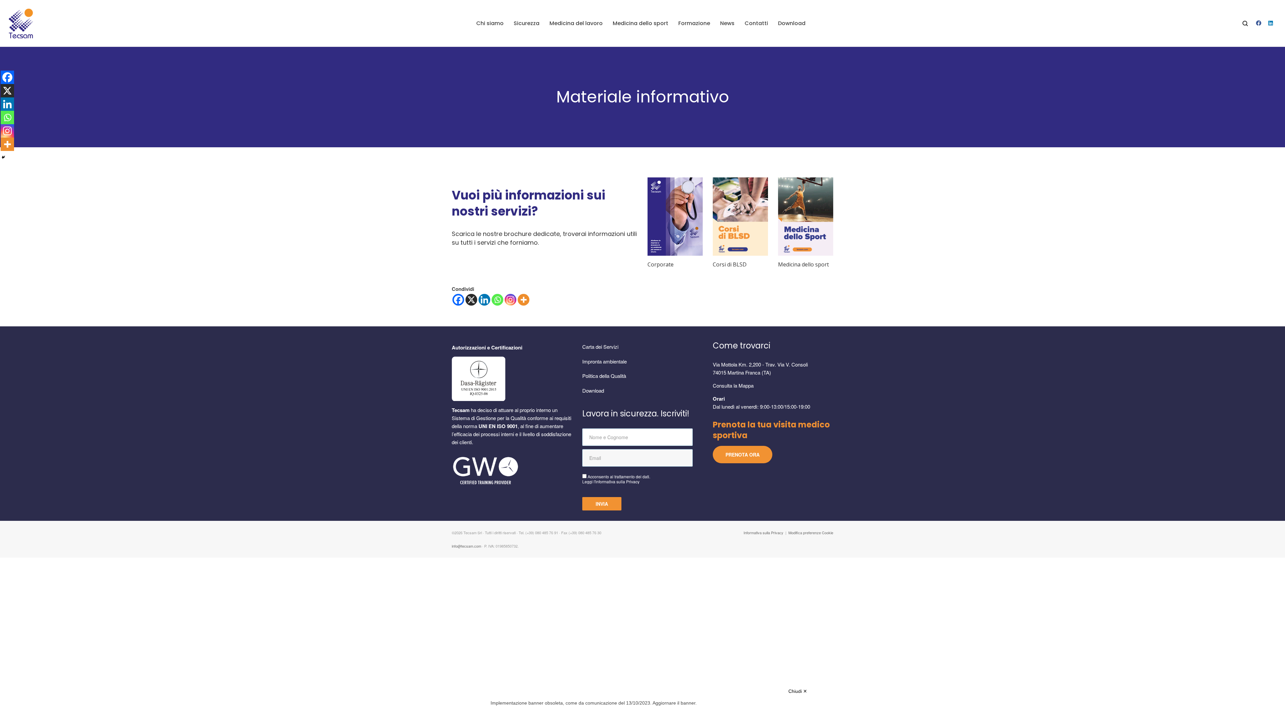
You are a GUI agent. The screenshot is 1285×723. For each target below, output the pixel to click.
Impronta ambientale (604, 361)
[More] (523, 300)
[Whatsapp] (497, 300)
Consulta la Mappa (733, 385)
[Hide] (3, 157)
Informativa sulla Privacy (763, 532)
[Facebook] (458, 300)
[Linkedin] (484, 300)
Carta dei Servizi (600, 346)
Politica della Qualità (604, 375)
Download (593, 390)
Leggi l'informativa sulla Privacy (610, 481)
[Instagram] (510, 300)
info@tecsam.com (466, 546)
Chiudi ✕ (797, 691)
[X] (471, 300)
